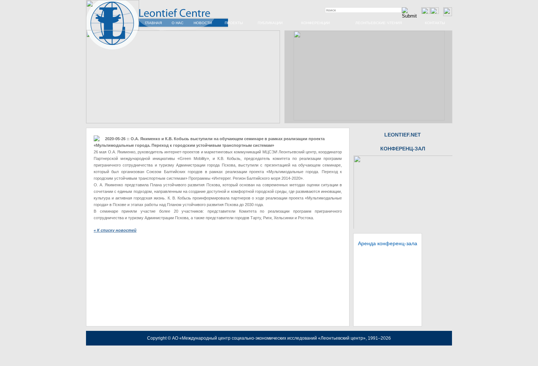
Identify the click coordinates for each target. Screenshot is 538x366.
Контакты (435, 23)
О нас (177, 23)
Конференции (315, 23)
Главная (153, 23)
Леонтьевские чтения (378, 23)
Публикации (270, 23)
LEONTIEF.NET (402, 135)
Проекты (234, 23)
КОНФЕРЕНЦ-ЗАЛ (402, 149)
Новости (203, 23)
